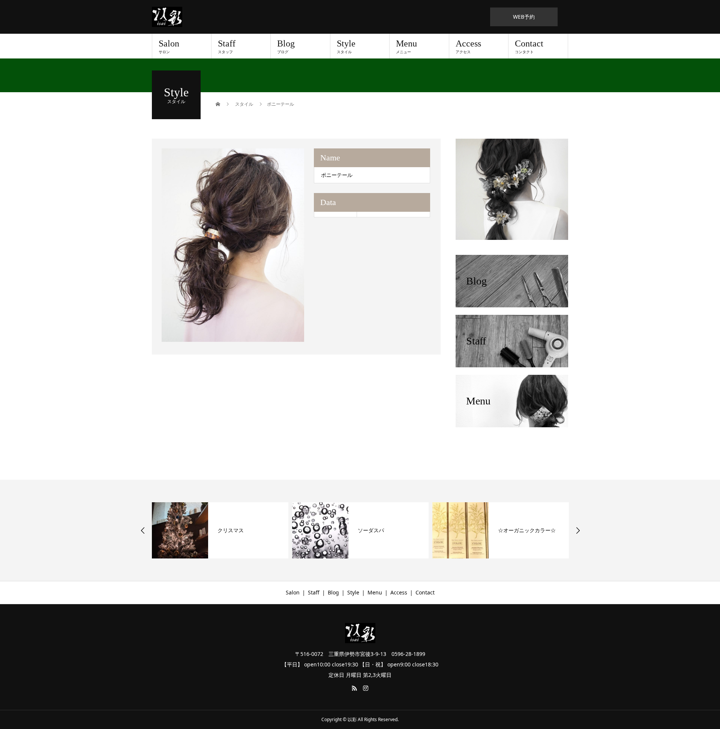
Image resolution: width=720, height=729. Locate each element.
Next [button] (578, 530)
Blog (286, 46)
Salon (169, 46)
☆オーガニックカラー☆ (527, 530)
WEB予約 (524, 16)
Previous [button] (143, 530)
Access (468, 46)
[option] (233, 245)
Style (346, 46)
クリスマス (231, 530)
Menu (406, 46)
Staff (227, 46)
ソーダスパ (371, 530)
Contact (529, 46)
